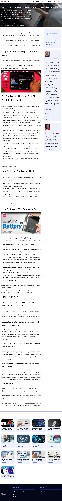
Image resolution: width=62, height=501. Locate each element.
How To (58, 1)
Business (37, 1)
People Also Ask (49, 44)
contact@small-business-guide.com (4, 489)
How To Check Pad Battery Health (52, 40)
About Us (41, 494)
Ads (54, 1)
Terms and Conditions (44, 493)
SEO (33, 1)
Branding (50, 1)
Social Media (43, 1)
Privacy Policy (42, 491)
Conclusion (48, 46)
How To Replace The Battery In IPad (52, 42)
